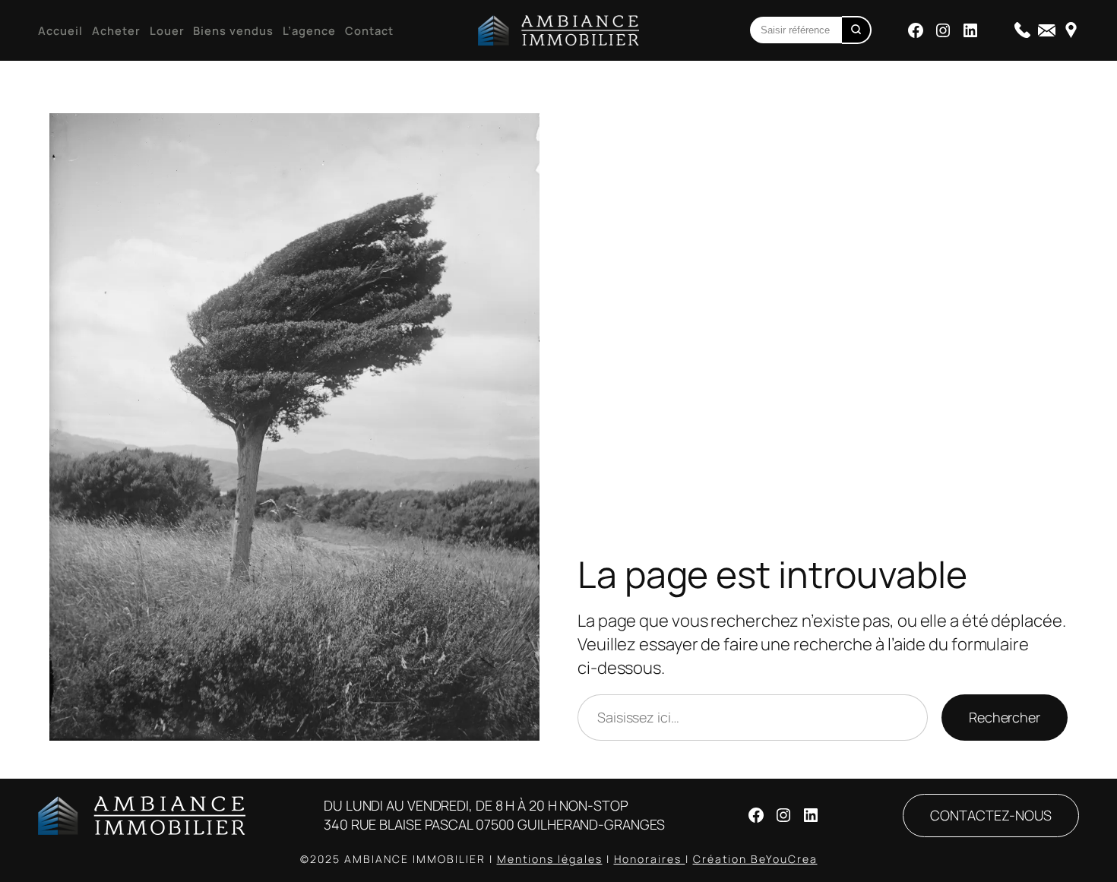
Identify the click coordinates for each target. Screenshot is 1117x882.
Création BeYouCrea (755, 859)
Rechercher (1004, 717)
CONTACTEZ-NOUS (991, 815)
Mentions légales (550, 859)
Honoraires (649, 859)
